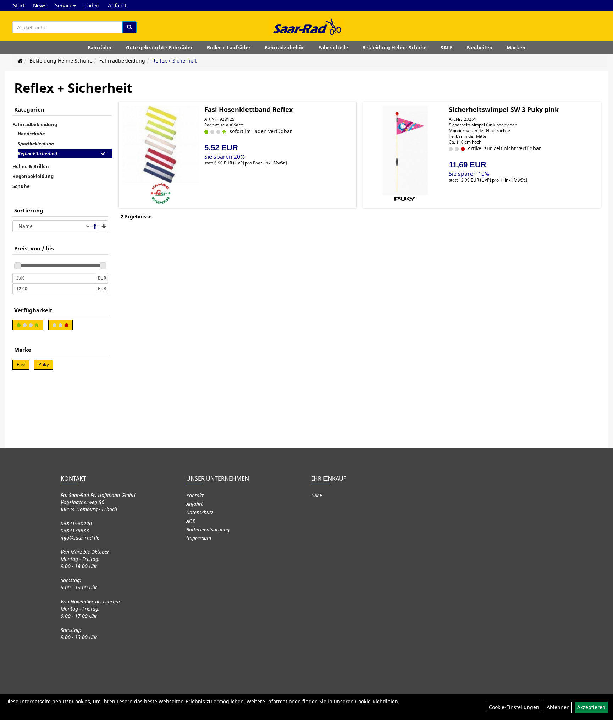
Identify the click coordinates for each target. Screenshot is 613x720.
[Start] (20, 60)
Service (63, 5)
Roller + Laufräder (228, 47)
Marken (516, 47)
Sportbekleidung (36, 143)
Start (18, 5)
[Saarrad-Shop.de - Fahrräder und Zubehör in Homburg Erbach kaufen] (306, 27)
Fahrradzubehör (284, 47)
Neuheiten (479, 47)
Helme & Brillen (30, 166)
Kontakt (195, 495)
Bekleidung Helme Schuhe (394, 47)
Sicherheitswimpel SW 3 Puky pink (504, 109)
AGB (190, 521)
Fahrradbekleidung (122, 60)
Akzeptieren (591, 707)
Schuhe (21, 186)
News (39, 5)
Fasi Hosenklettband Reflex (248, 109)
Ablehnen (558, 707)
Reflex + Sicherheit (174, 60)
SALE (447, 47)
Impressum (198, 538)
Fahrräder (100, 47)
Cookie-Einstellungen (514, 707)
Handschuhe (31, 133)
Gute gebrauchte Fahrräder (159, 47)
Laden (91, 5)
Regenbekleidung (33, 176)
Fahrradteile (333, 47)
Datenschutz (199, 512)
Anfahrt (117, 5)
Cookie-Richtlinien (376, 701)
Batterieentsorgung (208, 529)
